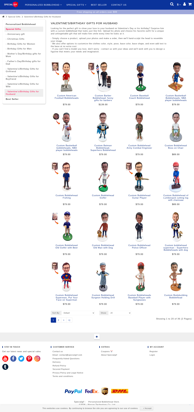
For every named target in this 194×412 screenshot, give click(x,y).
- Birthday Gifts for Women (20, 44)
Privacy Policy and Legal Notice (68, 373)
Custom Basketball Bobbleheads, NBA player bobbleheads (176, 97)
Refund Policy (59, 366)
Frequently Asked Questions (66, 359)
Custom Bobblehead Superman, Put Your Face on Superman (67, 297)
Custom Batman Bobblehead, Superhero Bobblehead (103, 147)
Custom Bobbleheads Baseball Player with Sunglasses (139, 297)
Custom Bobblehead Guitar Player (139, 196)
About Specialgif (109, 355)
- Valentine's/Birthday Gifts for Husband (22, 92)
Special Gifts (75, 5)
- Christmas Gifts (15, 39)
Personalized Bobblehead (42, 5)
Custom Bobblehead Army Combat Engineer (139, 146)
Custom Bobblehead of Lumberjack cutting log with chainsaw (175, 197)
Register (154, 351)
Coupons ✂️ (107, 351)
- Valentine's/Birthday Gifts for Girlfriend (22, 70)
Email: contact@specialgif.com (67, 355)
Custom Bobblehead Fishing (67, 196)
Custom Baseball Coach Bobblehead (139, 96)
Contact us (118, 5)
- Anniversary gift (15, 34)
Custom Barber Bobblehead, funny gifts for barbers (103, 97)
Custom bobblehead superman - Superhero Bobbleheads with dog (175, 247)
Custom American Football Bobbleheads (67, 96)
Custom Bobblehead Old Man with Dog (103, 246)
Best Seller (99, 5)
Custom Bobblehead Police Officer (139, 246)
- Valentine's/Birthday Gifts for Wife (22, 85)
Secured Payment (61, 369)
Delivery (57, 362)
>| (69, 320)
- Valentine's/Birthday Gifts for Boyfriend (22, 77)
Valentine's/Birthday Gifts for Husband (42, 17)
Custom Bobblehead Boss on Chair (176, 146)
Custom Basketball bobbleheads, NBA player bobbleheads (67, 147)
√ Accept (147, 408)
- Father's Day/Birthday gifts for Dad (23, 62)
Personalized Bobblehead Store (103, 402)
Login (152, 355)
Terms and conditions (63, 376)
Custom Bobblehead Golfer (103, 196)
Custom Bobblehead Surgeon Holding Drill (103, 296)
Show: (104, 313)
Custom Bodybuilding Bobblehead (175, 296)
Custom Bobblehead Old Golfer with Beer (66, 246)
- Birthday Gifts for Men (19, 48)
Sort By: (56, 313)
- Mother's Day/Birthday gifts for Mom (23, 55)
